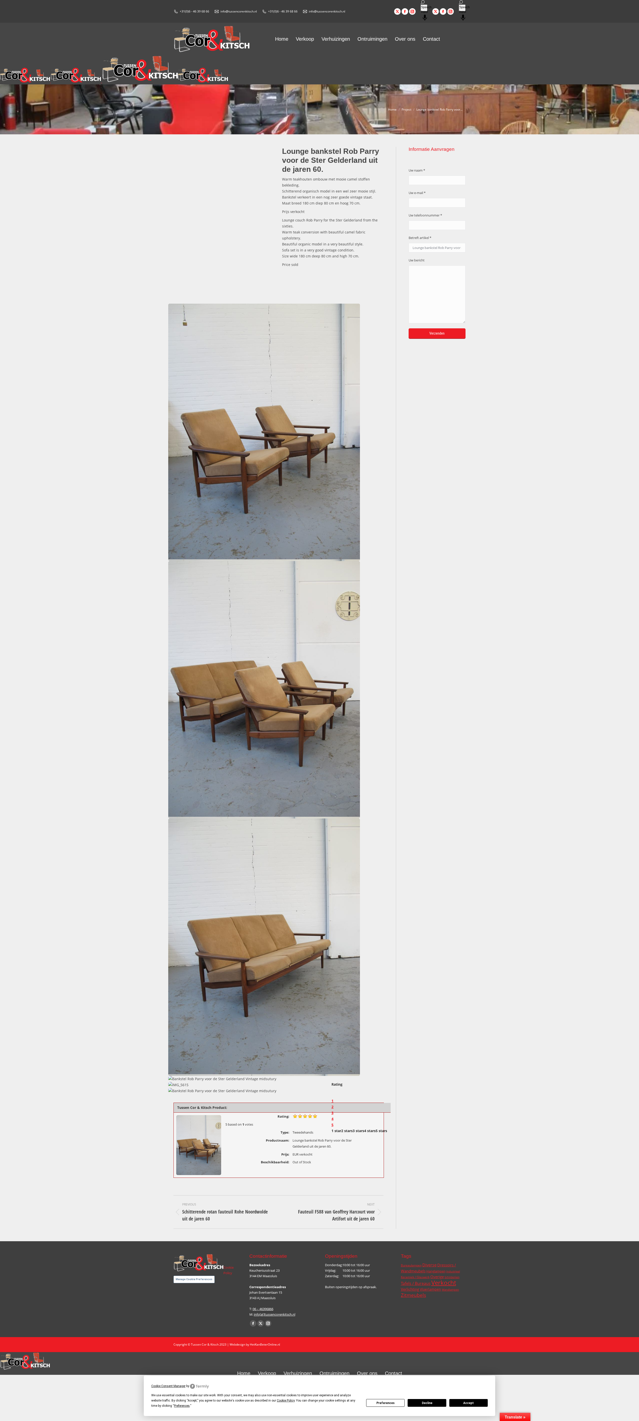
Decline (427, 1403)
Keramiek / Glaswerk (415, 1277)
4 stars (370, 1130)
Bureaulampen (411, 1265)
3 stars (358, 1130)
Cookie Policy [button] (286, 1400)
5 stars (381, 1130)
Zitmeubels (413, 1295)
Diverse (429, 1265)
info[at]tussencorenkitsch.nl (274, 1314)
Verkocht (443, 1282)
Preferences (385, 1403)
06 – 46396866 (263, 1309)
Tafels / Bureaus (416, 1283)
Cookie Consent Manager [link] (168, 1386)
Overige (437, 1276)
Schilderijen (452, 1277)
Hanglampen (436, 1271)
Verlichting (410, 1289)
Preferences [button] (182, 1406)
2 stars (347, 1130)
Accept (468, 1403)
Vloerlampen (430, 1289)
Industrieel (453, 1271)
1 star (336, 1130)
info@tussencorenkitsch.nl (238, 11)
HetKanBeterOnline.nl (265, 1344)
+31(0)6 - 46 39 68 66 (194, 11)
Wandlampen (450, 1289)
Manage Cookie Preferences (194, 1279)
